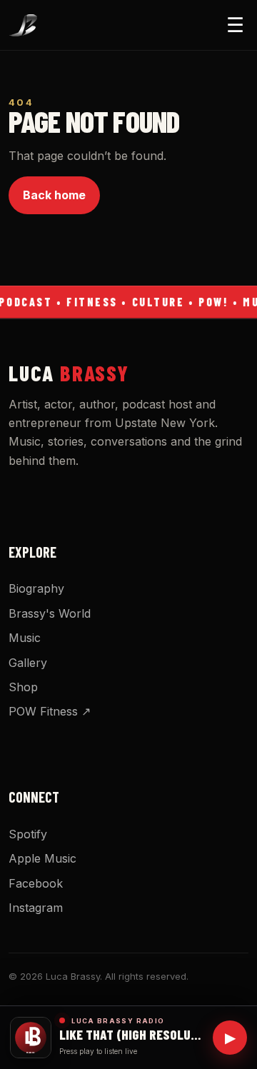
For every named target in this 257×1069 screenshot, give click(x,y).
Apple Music (42, 858)
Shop (23, 687)
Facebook (36, 883)
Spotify (28, 834)
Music (25, 638)
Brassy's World (50, 613)
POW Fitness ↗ (50, 711)
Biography (36, 588)
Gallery (28, 663)
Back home (54, 195)
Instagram (36, 907)
